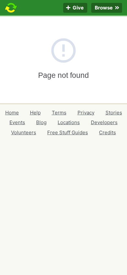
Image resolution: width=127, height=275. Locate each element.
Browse (104, 8)
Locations (69, 122)
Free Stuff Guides (67, 132)
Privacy (86, 112)
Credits (107, 132)
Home (12, 112)
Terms (59, 112)
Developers (104, 122)
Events (17, 122)
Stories (114, 112)
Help (35, 112)
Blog (41, 122)
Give (78, 8)
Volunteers (23, 132)
